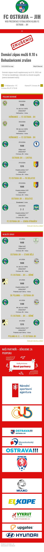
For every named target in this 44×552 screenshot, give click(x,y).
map (12, 66)
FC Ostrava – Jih (22, 16)
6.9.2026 (22, 259)
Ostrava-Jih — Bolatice (22, 198)
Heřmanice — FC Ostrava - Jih (22, 116)
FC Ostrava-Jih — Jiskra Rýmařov (22, 221)
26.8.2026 (22, 206)
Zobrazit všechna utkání (35, 226)
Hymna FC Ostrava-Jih (33, 85)
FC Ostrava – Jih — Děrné (22, 274)
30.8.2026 (22, 101)
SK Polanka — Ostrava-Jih (22, 295)
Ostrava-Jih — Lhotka (22, 157)
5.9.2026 (22, 239)
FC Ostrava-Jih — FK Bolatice (22, 178)
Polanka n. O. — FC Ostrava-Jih (22, 336)
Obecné (39, 66)
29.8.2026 (22, 142)
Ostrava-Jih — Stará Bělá (22, 254)
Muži (35, 66)
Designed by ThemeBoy (8, 545)
